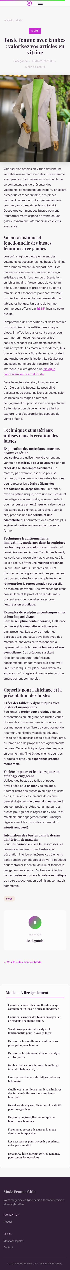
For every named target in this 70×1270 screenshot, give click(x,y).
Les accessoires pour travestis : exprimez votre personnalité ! (33, 1143)
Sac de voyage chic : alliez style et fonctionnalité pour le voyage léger (30, 1031)
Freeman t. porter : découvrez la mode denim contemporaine (32, 1131)
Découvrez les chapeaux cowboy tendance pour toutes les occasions (34, 1155)
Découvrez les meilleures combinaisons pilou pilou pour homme (33, 1043)
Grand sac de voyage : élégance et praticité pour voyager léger (34, 1107)
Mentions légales (13, 1240)
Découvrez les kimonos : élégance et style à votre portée (34, 1055)
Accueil (8, 20)
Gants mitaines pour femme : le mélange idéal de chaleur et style (33, 1067)
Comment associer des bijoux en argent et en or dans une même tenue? (34, 1019)
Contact (8, 1247)
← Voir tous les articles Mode (22, 962)
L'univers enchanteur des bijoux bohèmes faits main (34, 1079)
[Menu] (40, 3)
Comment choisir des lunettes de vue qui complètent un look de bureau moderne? (33, 1007)
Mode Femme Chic (19, 1191)
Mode (19, 20)
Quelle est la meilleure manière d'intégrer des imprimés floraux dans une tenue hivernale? (34, 1093)
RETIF (41, 308)
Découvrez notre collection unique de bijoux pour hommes (31, 1119)
